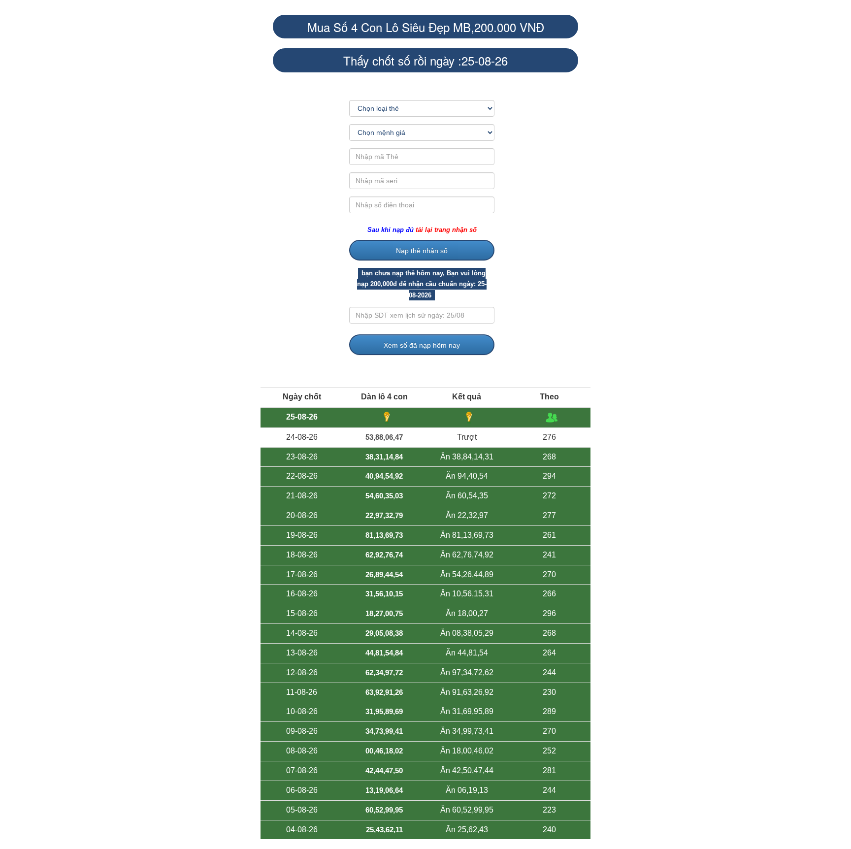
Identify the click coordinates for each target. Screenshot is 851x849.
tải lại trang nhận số (446, 229)
